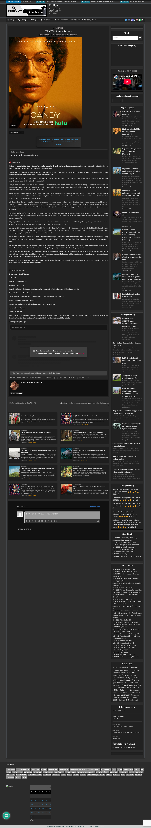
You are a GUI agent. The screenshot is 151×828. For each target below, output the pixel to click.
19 (39, 808)
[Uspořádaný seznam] (39, 521)
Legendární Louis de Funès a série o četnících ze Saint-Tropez (131, 171)
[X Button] (126, 20)
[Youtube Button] (137, 20)
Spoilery (82, 775)
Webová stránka (17, 393)
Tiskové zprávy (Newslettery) (95, 775)
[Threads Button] (132, 20)
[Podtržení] (32, 521)
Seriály (23, 20)
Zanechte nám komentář (70, 35)
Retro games (47, 775)
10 (32, 804)
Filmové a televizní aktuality (78, 769)
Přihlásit (115, 711)
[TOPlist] (9, 786)
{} (54, 521)
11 (35, 804)
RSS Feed (116, 718)
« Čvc (32, 820)
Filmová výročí (63, 769)
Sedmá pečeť (133, 700)
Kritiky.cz (54, 5)
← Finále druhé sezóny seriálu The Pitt (22, 403)
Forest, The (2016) (127, 588)
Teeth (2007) (124, 652)
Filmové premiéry (94, 769)
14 (46, 804)
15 (50, 804)
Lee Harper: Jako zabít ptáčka (129, 624)
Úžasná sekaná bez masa (129, 611)
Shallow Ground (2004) (127, 654)
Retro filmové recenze (34, 775)
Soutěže (69, 775)
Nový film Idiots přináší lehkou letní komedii (85, 416)
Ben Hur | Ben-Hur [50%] (128, 571)
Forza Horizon (125, 631)
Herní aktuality (128, 769)
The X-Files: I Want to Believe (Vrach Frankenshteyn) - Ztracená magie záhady (38, 451)
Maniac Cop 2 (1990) (127, 643)
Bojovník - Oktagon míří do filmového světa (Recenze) (87, 468)
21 (46, 808)
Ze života (18, 777)
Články (25, 777)
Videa (122, 775)
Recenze (131, 772)
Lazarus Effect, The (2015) (129, 622)
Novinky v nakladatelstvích (86, 772)
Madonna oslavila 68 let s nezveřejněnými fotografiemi (131, 131)
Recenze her (139, 772)
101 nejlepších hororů (23, 769)
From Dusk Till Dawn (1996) (129, 634)
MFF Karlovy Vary (71, 772)
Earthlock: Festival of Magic (129, 629)
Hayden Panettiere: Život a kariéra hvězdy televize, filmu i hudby (132, 257)
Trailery (108, 775)
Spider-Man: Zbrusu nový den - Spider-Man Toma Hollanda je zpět (89, 487)
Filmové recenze (59, 28)
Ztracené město (126, 540)
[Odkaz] (51, 521)
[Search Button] (142, 20)
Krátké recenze (59, 772)
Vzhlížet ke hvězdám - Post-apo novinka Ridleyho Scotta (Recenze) (36, 433)
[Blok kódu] (48, 521)
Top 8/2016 (123, 627)
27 (43, 813)
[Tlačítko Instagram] (134, 20)
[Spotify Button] (140, 20)
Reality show (123, 772)
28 (46, 813)
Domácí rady (35, 769)
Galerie (120, 769)
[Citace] (45, 521)
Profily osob (114, 772)
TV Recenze (116, 775)
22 (50, 808)
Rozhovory (56, 775)
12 (39, 804)
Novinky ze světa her (102, 772)
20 (43, 808)
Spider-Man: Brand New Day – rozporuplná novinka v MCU (37, 486)
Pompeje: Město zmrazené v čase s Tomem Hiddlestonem (88, 432)
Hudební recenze (17, 772)
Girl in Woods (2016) (128, 599)
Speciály (76, 775)
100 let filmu (11, 769)
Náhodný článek (90, 20)
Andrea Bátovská (45, 35)
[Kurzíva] (29, 521)
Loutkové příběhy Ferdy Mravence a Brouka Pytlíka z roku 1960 (131, 426)
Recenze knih (10, 775)
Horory (137, 769)
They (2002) (124, 650)
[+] (57, 521)
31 (31, 817)
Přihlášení (96, 506)
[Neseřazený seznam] (42, 521)
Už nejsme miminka (127, 569)
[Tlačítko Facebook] (129, 20)
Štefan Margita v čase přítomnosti (30, 416)
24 (32, 813)
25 (35, 813)
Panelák (125, 668)
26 (39, 813)
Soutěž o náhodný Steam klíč (129, 657)
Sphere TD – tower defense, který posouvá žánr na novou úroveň (131, 193)
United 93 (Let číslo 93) (129, 538)
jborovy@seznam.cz (128, 747)
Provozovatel (75, 20)
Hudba (9, 772)
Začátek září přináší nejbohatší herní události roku (131, 360)
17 (31, 808)
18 (35, 808)
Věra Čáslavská (125, 620)
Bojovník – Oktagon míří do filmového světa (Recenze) (131, 151)
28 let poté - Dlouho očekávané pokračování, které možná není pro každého (125, 514)
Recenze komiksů (21, 775)
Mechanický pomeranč (128, 549)
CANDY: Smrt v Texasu (58, 31)
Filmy (12, 20)
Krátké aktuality (48, 772)
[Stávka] (35, 521)
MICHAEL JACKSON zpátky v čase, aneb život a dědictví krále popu (127, 687)
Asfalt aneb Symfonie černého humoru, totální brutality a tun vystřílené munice (127, 615)
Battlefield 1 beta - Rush (127, 647)
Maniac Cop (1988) (126, 641)
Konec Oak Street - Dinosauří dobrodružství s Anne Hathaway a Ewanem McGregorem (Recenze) (37, 469)
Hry (34, 20)
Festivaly (43, 769)
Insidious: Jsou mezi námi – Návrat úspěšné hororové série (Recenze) (131, 276)
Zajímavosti (129, 775)
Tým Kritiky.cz (62, 20)
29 (50, 813)
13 (43, 804)
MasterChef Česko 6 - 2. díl (123, 675)
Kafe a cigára (124, 554)
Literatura (46, 20)
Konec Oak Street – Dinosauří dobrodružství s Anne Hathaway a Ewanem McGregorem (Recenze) (131, 235)
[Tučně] (26, 521)
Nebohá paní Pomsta (127, 551)
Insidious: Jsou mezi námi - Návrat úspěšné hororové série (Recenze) (89, 451)
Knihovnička (28, 772)
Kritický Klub (37, 772)
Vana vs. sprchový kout (128, 645)
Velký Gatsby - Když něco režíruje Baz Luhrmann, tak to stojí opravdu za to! (126, 680)
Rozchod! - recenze (127, 547)
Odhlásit (121, 711)
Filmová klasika (52, 769)
